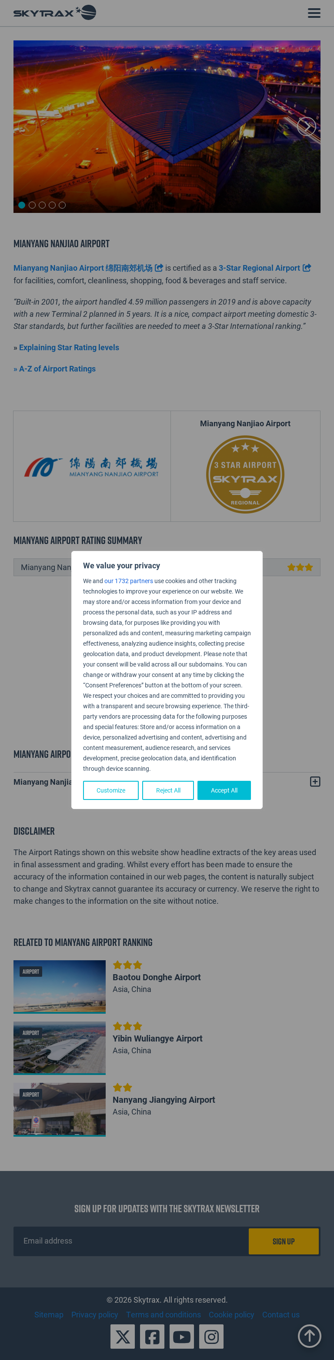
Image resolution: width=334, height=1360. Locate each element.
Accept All (224, 790)
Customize (111, 790)
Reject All (168, 790)
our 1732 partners (128, 581)
